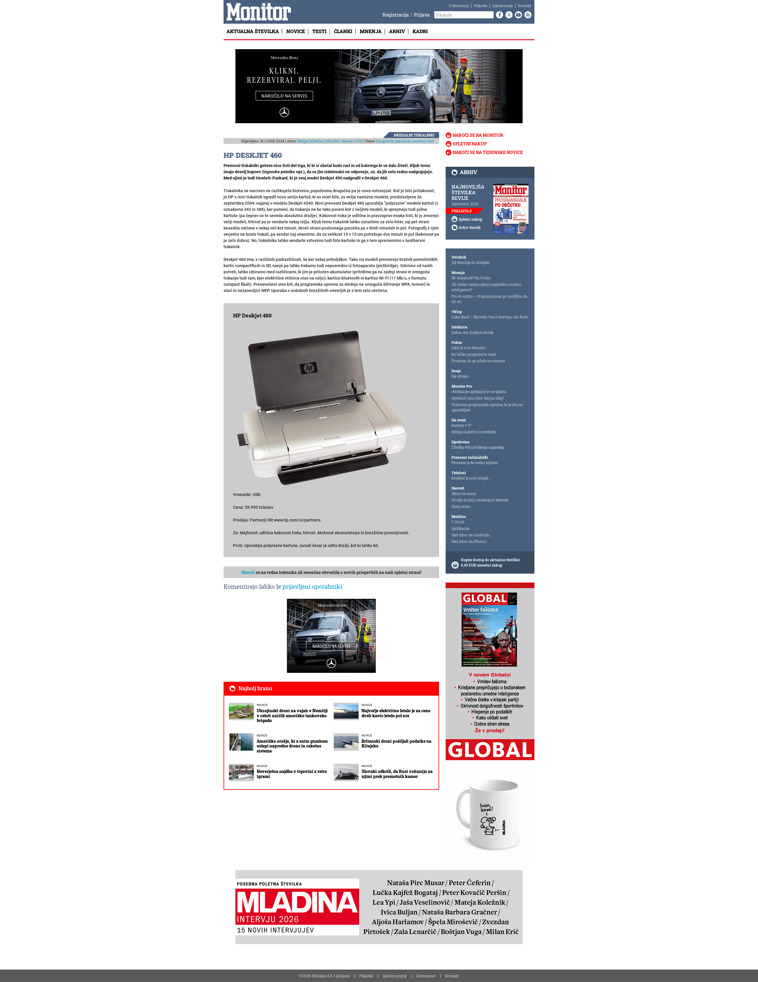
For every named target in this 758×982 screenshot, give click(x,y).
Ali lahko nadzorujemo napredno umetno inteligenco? (486, 287)
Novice (295, 31)
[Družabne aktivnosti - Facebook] (498, 14)
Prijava (422, 15)
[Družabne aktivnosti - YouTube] (517, 14)
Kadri (420, 31)
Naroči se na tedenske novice (488, 152)
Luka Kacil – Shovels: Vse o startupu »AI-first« (490, 317)
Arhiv (397, 31)
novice (262, 705)
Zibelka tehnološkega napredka (478, 447)
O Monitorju (459, 5)
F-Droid (458, 521)
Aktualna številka (253, 31)
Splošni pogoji (395, 975)
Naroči (248, 572)
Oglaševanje (502, 5)
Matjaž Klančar (311, 141)
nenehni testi (423, 141)
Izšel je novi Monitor (469, 347)
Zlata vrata (461, 506)
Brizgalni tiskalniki (414, 135)
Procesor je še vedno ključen (475, 462)
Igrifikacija (461, 528)
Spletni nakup (470, 144)
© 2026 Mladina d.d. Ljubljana (324, 975)
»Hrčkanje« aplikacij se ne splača (479, 391)
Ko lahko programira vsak (474, 354)
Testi (319, 31)
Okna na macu (464, 493)
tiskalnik (403, 141)
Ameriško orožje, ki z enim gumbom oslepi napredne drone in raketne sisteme (292, 746)
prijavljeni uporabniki (312, 586)
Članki (343, 31)
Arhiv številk (470, 227)
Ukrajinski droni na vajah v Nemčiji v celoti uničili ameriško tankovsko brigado (292, 715)
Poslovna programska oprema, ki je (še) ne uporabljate (487, 407)
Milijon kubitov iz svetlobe (474, 431)
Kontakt (524, 5)
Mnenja (371, 31)
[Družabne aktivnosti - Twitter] (508, 14)
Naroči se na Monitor (478, 135)
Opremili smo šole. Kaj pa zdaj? (478, 398)
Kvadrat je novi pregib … (472, 478)
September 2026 (465, 203)
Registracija (396, 15)
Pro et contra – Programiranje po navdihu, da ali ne (489, 299)
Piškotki (480, 5)
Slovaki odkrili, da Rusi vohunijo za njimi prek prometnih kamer (397, 773)
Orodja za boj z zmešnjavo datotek (480, 500)
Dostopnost (426, 975)
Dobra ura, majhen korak (472, 332)
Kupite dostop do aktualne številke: (490, 559)
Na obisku (460, 376)
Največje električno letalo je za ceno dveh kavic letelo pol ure (396, 713)
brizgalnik (385, 141)
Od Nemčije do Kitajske (471, 262)
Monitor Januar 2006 (344, 141)
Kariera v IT (461, 425)
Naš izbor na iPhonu (469, 541)
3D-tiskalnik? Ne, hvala (471, 277)
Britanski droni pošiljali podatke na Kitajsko (396, 743)
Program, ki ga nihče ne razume (478, 360)
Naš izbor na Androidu (471, 534)
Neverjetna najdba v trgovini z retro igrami (292, 773)
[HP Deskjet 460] (322, 407)
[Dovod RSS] (526, 14)
